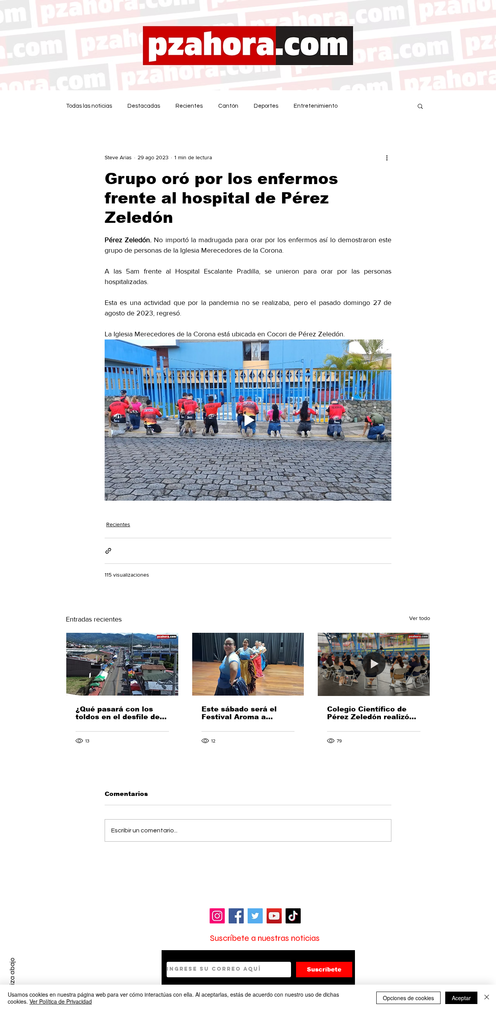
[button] (420, 106)
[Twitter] (255, 915)
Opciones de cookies (408, 998)
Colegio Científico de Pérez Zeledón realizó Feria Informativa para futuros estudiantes (369, 713)
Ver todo (419, 618)
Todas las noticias (89, 106)
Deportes (266, 106)
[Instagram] (217, 915)
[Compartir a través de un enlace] (108, 551)
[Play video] (248, 420)
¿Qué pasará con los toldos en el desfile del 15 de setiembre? (119, 713)
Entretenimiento (316, 106)
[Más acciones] (386, 157)
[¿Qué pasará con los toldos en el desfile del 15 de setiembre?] (122, 664)
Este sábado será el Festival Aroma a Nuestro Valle (239, 713)
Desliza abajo (12, 977)
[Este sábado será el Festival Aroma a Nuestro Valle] (248, 664)
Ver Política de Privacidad (60, 1001)
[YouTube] (274, 915)
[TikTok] (293, 915)
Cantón (228, 106)
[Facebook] (236, 915)
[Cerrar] (486, 998)
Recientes (189, 106)
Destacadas (143, 106)
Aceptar (461, 998)
